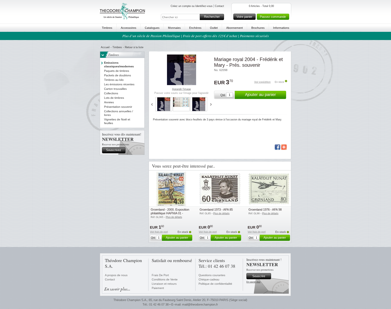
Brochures (258, 27)
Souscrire (258, 276)
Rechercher (212, 16)
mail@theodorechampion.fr (200, 304)
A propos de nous (116, 275)
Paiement (158, 288)
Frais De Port (160, 275)
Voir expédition (262, 82)
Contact (219, 6)
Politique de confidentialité (215, 283)
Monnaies (174, 27)
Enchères (195, 27)
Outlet (214, 27)
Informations (281, 27)
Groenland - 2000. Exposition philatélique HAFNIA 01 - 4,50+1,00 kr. (170, 213)
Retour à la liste (134, 47)
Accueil (105, 47)
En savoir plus (253, 282)
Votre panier (244, 16)
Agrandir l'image (181, 89)
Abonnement (234, 27)
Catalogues (152, 27)
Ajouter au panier (260, 94)
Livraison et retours (164, 283)
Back (152, 104)
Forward (211, 104)
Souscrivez (113, 150)
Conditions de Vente (165, 279)
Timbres (107, 27)
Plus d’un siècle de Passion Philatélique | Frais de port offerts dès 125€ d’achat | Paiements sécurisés (195, 35)
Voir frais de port (159, 231)
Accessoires (128, 27)
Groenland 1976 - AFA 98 (265, 209)
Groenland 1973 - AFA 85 (216, 209)
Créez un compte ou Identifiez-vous (192, 6)
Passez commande (273, 16)
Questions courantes (212, 275)
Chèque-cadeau (209, 279)
